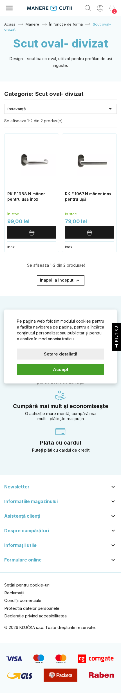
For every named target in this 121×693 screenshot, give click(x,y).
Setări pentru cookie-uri (27, 585)
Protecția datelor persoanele (31, 608)
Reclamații (14, 592)
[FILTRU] (116, 346)
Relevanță (60, 108)
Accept (60, 369)
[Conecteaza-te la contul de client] (100, 8)
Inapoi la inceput (60, 280)
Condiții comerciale (22, 600)
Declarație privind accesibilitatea (35, 616)
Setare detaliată (60, 354)
